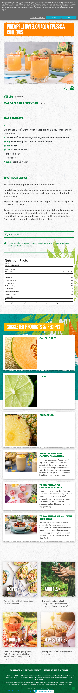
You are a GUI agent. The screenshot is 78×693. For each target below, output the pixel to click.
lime (10, 243)
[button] (44, 691)
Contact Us (16, 670)
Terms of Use (50, 670)
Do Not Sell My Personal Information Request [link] (17, 691)
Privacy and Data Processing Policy (23, 4)
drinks (10, 246)
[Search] (6, 234)
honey (20, 243)
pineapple (28, 243)
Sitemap (64, 670)
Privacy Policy (33, 670)
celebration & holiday (23, 246)
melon (15, 243)
